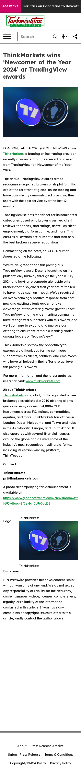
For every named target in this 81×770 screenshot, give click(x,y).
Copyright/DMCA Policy (28, 763)
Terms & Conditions (58, 754)
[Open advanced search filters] (64, 36)
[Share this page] (75, 36)
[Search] (55, 36)
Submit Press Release (24, 754)
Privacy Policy (60, 763)
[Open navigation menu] (7, 36)
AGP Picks (10, 6)
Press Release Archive (47, 746)
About (22, 746)
